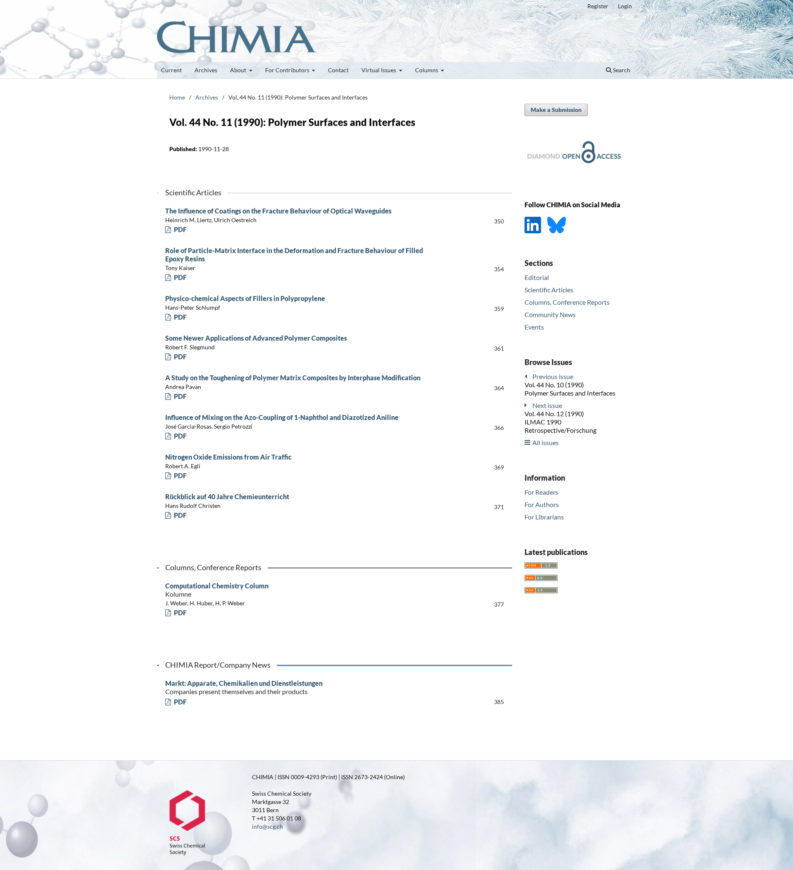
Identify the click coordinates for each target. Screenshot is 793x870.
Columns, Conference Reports (567, 302)
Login (625, 5)
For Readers (541, 491)
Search (621, 69)
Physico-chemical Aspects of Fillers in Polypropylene (245, 298)
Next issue (547, 405)
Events (534, 326)
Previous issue (552, 376)
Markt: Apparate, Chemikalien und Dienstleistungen (244, 687)
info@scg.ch (267, 826)
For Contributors (288, 69)
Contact (338, 69)
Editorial (537, 277)
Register (597, 5)
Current (171, 69)
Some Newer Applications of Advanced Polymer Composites (256, 338)
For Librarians (544, 516)
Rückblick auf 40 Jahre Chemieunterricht (227, 496)
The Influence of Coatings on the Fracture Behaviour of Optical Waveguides (278, 211)
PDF (180, 229)
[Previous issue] (528, 376)
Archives (206, 69)
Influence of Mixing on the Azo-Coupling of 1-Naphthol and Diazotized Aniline (282, 417)
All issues (545, 442)
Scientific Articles (549, 290)
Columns (427, 69)
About (238, 69)
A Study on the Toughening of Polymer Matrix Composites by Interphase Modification (292, 378)
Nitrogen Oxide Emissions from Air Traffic (228, 457)
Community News (550, 314)
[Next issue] (528, 405)
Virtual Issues (379, 69)
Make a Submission (556, 109)
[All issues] (528, 442)
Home (177, 97)
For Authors (542, 504)
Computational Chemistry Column (216, 590)
